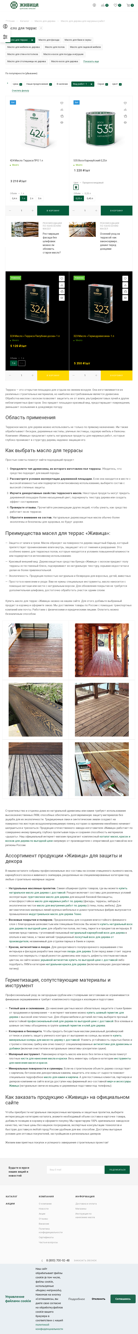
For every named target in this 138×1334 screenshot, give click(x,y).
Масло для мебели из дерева (23, 47)
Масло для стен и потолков (22, 54)
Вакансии (44, 1223)
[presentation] (4, 243)
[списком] (125, 73)
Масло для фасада (49, 40)
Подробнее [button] (76, 1299)
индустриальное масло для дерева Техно (55, 914)
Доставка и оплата (86, 1203)
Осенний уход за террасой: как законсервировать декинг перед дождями (111, 241)
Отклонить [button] (98, 1299)
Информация (85, 1196)
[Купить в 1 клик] (62, 116)
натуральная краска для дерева (66, 964)
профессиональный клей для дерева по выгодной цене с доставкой (70, 1021)
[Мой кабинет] (94, 5)
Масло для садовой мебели (85, 47)
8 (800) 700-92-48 (58, 1260)
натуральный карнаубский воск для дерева (97, 932)
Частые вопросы (48, 1242)
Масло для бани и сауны (78, 40)
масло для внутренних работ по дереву (62, 905)
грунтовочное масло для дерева (48, 897)
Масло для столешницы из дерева (26, 61)
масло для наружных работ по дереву (59, 901)
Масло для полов (55, 47)
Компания (46, 1196)
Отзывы (43, 1218)
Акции (10, 1203)
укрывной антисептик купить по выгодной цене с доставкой (79, 960)
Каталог (12, 1196)
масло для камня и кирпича (61, 1077)
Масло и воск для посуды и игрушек (63, 54)
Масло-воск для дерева (64, 61)
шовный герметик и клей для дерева (82, 1025)
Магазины (80, 1208)
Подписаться (117, 1170)
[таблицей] (131, 73)
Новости (44, 1208)
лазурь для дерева (79, 951)
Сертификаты (46, 1237)
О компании (45, 1203)
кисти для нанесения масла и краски (44, 1058)
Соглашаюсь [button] (123, 1299)
